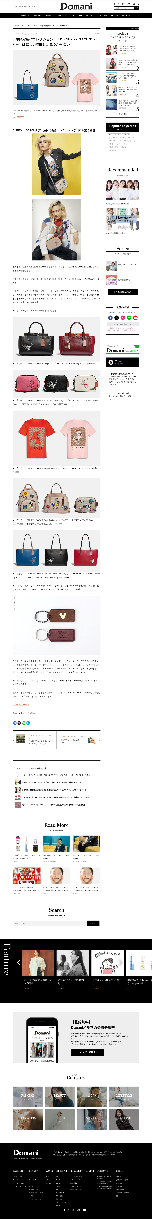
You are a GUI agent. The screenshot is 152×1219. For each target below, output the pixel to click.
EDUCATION (76, 15)
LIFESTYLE (61, 15)
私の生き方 (59, 1199)
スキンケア (32, 1180)
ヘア (30, 1183)
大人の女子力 (114, 137)
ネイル (31, 1196)
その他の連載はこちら (123, 292)
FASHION (25, 15)
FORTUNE (102, 15)
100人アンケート (61, 1202)
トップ (15, 26)
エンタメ (58, 1183)
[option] (38, 970)
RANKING (126, 15)
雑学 (47, 1176)
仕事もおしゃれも (130, 140)
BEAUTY (37, 15)
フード (58, 1180)
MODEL (90, 15)
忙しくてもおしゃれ (115, 140)
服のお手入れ (131, 137)
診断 (122, 137)
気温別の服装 (114, 147)
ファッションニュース (34, 26)
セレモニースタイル (122, 144)
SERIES (114, 15)
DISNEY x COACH (21, 705)
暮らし (58, 1176)
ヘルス (58, 1186)
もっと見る (123, 114)
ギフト (20, 117)
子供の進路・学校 (75, 1189)
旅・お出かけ (60, 1192)
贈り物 (58, 1205)
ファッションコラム (19, 1180)
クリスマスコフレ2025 (36, 1192)
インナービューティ (35, 1199)
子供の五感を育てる (76, 1176)
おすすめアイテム (18, 1183)
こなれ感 (126, 134)
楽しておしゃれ (125, 147)
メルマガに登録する (88, 1052)
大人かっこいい (114, 150)
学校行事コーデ (75, 1180)
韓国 (111, 144)
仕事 (47, 1180)
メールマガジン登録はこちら (123, 324)
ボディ (31, 1186)
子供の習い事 (74, 1186)
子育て (58, 1189)
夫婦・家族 (59, 1196)
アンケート (121, 361)
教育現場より (74, 1183)
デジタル (48, 1183)
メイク (31, 1176)
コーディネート (17, 1176)
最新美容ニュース (34, 1189)
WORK (48, 15)
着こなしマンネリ (115, 134)
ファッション (22, 26)
